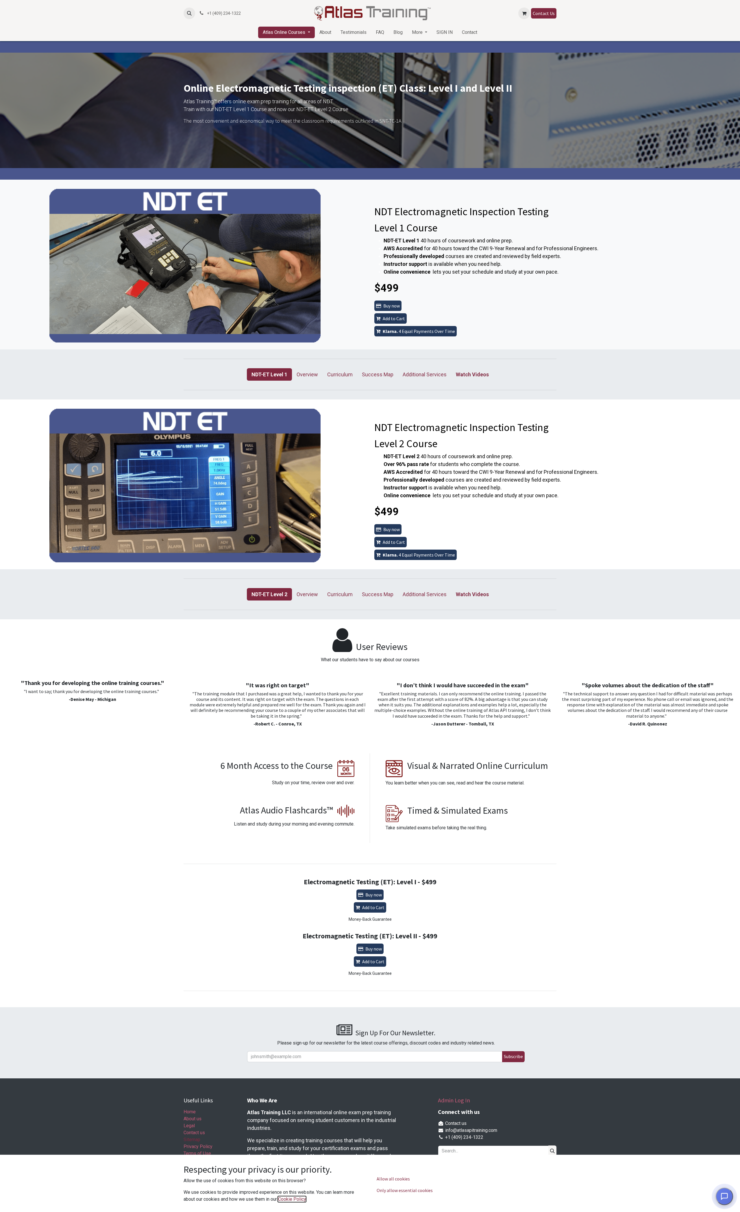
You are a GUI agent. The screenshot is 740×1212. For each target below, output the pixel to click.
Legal (189, 1125)
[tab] (269, 374)
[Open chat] (724, 1196)
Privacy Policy (198, 1146)
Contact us (194, 1132)
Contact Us (544, 13)
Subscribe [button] (513, 1056)
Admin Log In (454, 1100)
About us (192, 1118)
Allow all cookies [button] (393, 1179)
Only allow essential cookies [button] (405, 1190)
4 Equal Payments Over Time (419, 331)
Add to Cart (394, 318)
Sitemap (192, 1139)
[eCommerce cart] (524, 13)
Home (190, 1112)
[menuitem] (286, 32)
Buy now (391, 306)
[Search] (552, 1150)
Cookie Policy (292, 1199)
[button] (189, 13)
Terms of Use (197, 1153)
